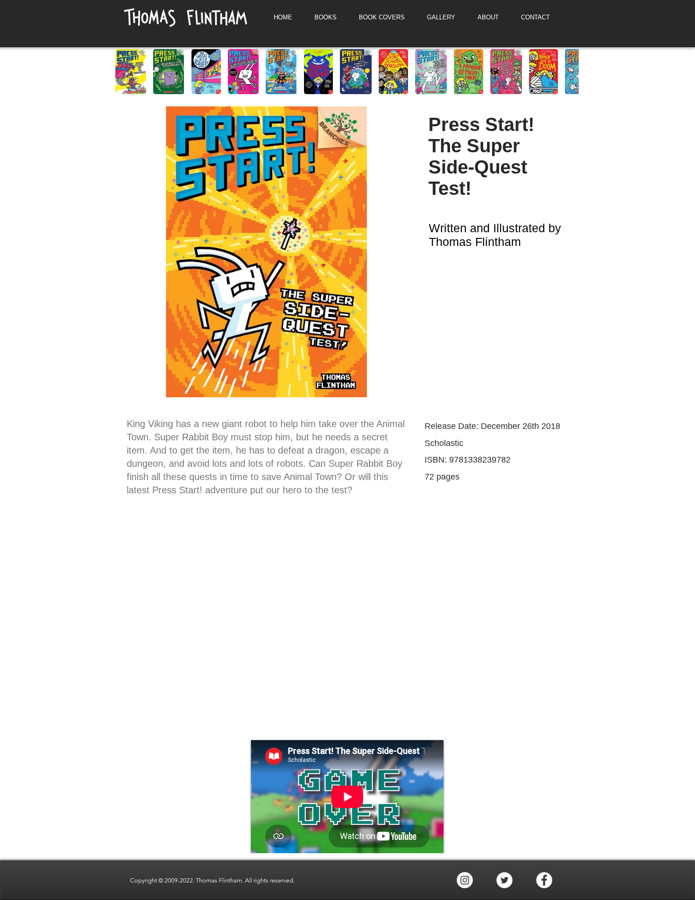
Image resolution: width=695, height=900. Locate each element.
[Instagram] (465, 880)
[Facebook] (544, 880)
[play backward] (127, 71)
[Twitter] (504, 880)
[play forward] (567, 71)
